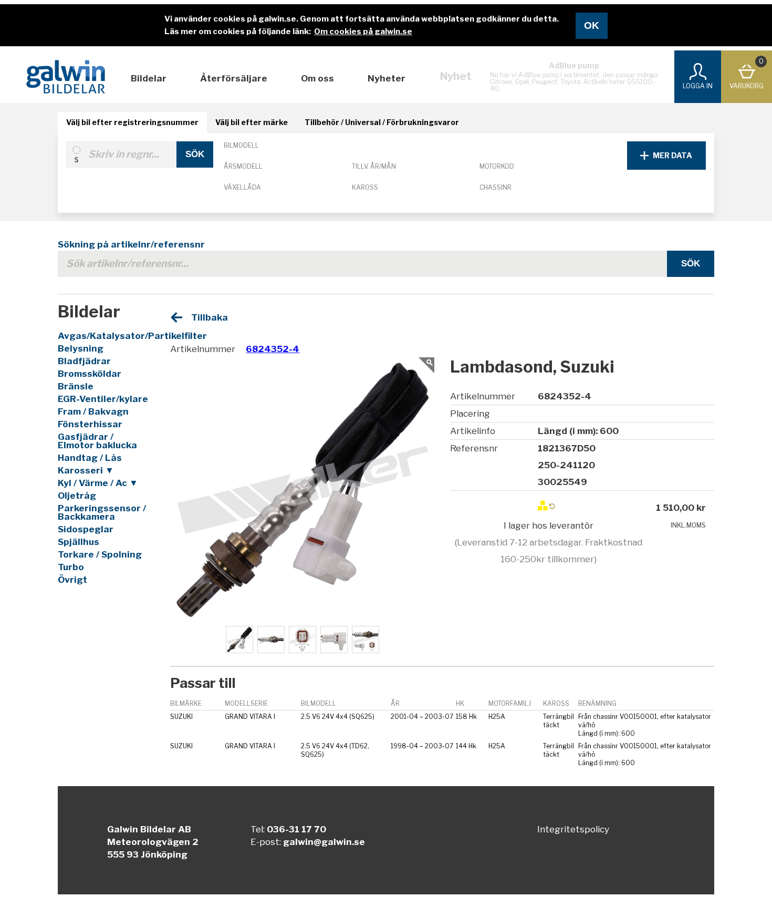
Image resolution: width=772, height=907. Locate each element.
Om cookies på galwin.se (363, 31)
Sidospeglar (85, 529)
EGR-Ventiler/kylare (103, 399)
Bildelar (148, 78)
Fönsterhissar (90, 424)
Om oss (317, 78)
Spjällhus (78, 542)
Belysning (80, 348)
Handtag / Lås (90, 457)
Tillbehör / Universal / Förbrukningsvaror (382, 122)
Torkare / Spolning (100, 554)
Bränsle (75, 386)
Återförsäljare (233, 78)
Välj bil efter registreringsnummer (132, 122)
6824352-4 (272, 349)
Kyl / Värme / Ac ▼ (98, 483)
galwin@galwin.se (324, 842)
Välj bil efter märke (251, 122)
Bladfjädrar (84, 361)
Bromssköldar (89, 373)
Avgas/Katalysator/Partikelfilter (104, 336)
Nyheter (386, 78)
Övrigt (72, 579)
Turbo (71, 567)
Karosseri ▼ (86, 470)
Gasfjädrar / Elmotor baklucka (97, 440)
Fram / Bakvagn (93, 411)
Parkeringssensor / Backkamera (102, 512)
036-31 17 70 (296, 829)
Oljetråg (77, 495)
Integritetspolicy (573, 829)
